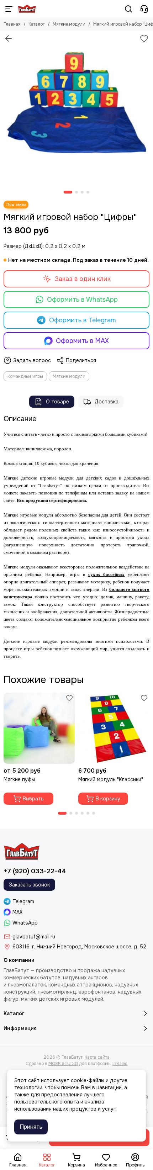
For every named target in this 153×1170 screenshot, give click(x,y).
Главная (12, 24)
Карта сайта (97, 1057)
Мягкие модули (69, 24)
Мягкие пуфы (19, 779)
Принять (31, 1127)
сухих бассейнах (106, 574)
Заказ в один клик (83, 279)
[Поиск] (128, 9)
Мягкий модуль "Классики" (110, 779)
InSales (119, 1063)
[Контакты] (144, 9)
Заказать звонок (29, 885)
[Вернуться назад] (8, 38)
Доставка (106, 401)
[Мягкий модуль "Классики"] (113, 728)
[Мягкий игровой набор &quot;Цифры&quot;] (76, 107)
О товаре (57, 401)
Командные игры (25, 376)
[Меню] (9, 9)
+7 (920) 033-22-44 (35, 871)
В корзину (108, 798)
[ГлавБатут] (27, 9)
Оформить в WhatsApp (82, 299)
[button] (68, 192)
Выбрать (33, 798)
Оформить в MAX (82, 341)
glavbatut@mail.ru (33, 936)
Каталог (36, 24)
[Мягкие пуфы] (39, 728)
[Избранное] (144, 38)
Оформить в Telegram (82, 320)
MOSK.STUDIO (63, 1063)
